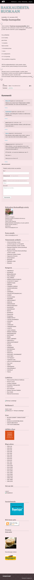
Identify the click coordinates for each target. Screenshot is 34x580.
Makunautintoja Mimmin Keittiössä (15, 379)
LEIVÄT (9, 323)
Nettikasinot (14, 1)
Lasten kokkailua (11, 330)
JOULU (9, 290)
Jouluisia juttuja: (11, 296)
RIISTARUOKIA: (11, 349)
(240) (10, 467)
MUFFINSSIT (10, 335)
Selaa (19, 1)
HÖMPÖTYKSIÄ (11, 283)
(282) (10, 470)
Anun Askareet (10, 388)
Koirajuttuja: (10, 316)
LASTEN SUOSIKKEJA (13, 319)
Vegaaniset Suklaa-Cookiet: (14, 254)
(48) (9, 451)
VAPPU (9, 364)
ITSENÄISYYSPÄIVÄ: (12, 286)
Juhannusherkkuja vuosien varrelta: (16, 245)
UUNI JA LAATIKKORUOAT (14, 361)
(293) (10, 472)
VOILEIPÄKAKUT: (11, 368)
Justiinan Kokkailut (11, 383)
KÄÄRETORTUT (11, 317)
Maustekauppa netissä (10, 552)
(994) (10, 479)
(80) (9, 463)
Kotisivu (15, 180)
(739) (10, 477)
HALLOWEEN (10, 277)
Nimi (4, 171)
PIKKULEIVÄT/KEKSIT (12, 342)
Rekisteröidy (24, 1)
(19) (9, 446)
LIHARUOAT (10, 324)
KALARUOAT (10, 307)
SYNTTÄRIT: (10, 356)
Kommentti (5, 185)
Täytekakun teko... (11, 359)
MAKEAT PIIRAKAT (12, 331)
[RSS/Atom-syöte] (12, 523)
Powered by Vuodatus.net (27, 578)
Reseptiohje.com (10, 437)
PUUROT (9, 345)
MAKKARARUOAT (11, 333)
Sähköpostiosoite (10, 175)
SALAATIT (9, 351)
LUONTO (9, 328)
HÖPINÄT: (9, 284)
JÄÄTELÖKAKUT (11, 300)
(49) (9, 450)
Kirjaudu (30, 1)
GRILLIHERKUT (11, 276)
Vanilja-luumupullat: (11, 20)
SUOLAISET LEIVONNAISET (14, 354)
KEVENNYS (10, 312)
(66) (9, 453)
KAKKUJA (9, 302)
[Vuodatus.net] (6, 576)
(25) (9, 456)
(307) (10, 469)
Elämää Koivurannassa (13, 393)
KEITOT (9, 310)
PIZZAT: (9, 344)
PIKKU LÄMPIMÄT (11, 338)
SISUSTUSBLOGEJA (12, 422)
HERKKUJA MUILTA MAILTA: (14, 279)
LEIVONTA (11, 88)
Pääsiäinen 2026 (11, 261)
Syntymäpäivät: (11, 257)
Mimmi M (8, 101)
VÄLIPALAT (10, 370)
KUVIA (8, 419)
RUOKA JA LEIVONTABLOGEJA (15, 421)
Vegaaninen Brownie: (12, 256)
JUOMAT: (9, 295)
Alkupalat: (9, 263)
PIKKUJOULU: (10, 340)
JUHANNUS (10, 291)
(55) (9, 448)
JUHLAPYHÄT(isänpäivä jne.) (14, 293)
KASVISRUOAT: (11, 309)
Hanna (7, 133)
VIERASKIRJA (10, 366)
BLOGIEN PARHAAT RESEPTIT (9, 434)
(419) (10, 476)
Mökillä (9, 337)
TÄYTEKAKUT (10, 358)
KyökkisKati (8, 111)
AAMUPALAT (10, 270)
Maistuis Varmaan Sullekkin (14, 390)
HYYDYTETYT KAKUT (12, 281)
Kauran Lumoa (11, 381)
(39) (9, 455)
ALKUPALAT (10, 272)
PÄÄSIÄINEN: (10, 347)
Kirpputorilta (10, 314)
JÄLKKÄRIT (10, 298)
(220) (10, 465)
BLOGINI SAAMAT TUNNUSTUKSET (16, 417)
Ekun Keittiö (10, 392)
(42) (9, 460)
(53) (9, 458)
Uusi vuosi (9, 363)
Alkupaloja (9, 259)
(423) (10, 481)
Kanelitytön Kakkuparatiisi (13, 385)
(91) (9, 462)
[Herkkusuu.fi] (14, 410)
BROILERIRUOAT (11, 274)
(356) (10, 474)
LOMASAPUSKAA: (11, 326)
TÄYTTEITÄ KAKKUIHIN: (13, 424)
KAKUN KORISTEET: (12, 305)
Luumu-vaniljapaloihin (20, 29)
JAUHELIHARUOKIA (12, 288)
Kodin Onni (10, 386)
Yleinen (9, 371)
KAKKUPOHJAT (11, 303)
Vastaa (6, 107)
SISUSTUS (10, 352)
